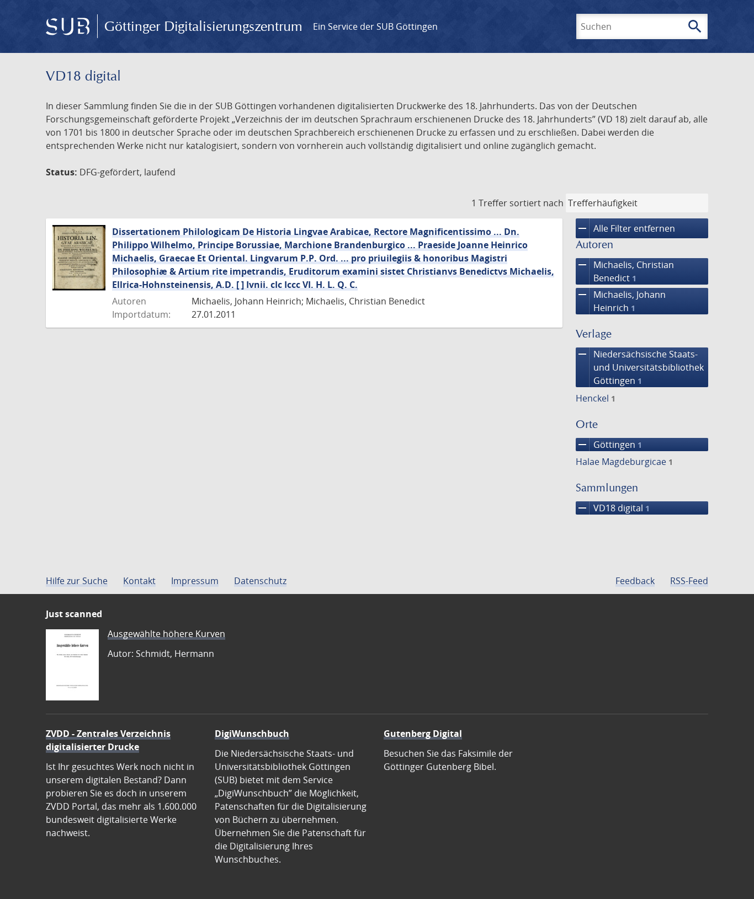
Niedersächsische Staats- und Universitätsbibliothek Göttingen (640, 367)
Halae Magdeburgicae (624, 462)
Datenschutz (260, 581)
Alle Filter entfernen (625, 228)
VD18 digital (613, 508)
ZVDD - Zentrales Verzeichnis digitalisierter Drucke (108, 740)
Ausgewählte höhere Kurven (166, 634)
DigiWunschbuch (252, 733)
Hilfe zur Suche (77, 581)
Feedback (635, 581)
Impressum (195, 581)
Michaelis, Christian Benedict (625, 271)
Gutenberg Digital (423, 733)
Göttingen (609, 444)
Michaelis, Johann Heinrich (621, 301)
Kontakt (139, 581)
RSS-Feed (689, 581)
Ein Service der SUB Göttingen (375, 26)
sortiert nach (536, 203)
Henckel (595, 398)
